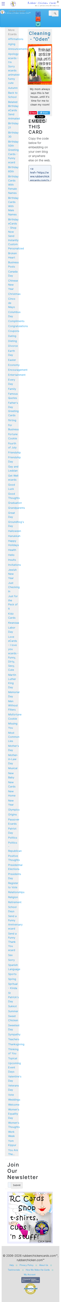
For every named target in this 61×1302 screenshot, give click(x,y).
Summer (13, 1011)
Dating (12, 336)
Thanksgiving (16, 1044)
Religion (13, 897)
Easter (12, 360)
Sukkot (12, 1006)
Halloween (14, 531)
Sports (12, 974)
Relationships (16, 892)
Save (34, 112)
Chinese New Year (13, 284)
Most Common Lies (13, 737)
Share (45, 113)
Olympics (14, 809)
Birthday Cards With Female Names (13, 185)
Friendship (14, 452)
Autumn (13, 87)
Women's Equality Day (13, 1113)
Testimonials (14, 1269)
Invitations (14, 564)
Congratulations (18, 326)
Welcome (13, 1104)
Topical (12, 1058)
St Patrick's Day (13, 997)
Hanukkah (14, 536)
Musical (12, 768)
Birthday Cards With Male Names (13, 206)
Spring (12, 979)
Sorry (11, 960)
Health (12, 549)
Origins (12, 814)
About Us (43, 1265)
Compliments (16, 321)
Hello (11, 554)
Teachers (13, 1039)
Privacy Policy (27, 1265)
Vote (11, 1094)
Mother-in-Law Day (13, 759)
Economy (14, 365)
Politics (12, 837)
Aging (11, 44)
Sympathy (14, 1034)
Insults (12, 559)
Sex (10, 955)
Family (12, 388)
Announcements (18, 48)
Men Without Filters (13, 705)
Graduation (15, 502)
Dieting (12, 341)
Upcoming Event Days (14, 1067)
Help (11, 1265)
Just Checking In (14, 587)
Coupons (13, 331)
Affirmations (15, 39)
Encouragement (17, 369)
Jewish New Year (12, 574)
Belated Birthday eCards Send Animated (14, 110)
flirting (12, 420)
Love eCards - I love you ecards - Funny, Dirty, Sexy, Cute (13, 653)
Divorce (13, 345)
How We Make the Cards (38, 1269)
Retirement (14, 902)
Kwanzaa (13, 622)
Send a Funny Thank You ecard (12, 942)
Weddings (14, 1099)
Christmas (14, 293)
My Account (30, 1274)
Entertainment (17, 374)
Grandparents (16, 507)
